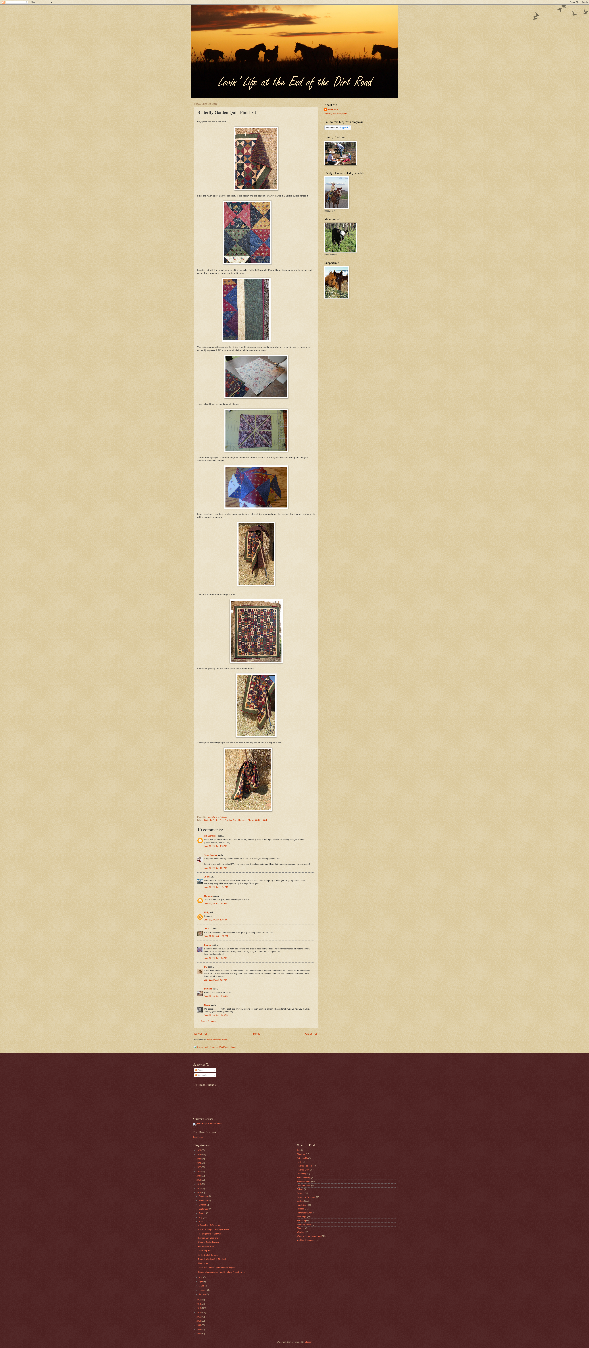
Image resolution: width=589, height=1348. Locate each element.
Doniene (208, 989)
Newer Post (201, 1033)
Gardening (301, 1174)
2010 (198, 1321)
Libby (207, 912)
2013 (198, 1308)
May (201, 1277)
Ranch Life (301, 1205)
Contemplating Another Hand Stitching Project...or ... (221, 1272)
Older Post (311, 1033)
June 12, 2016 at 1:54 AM (215, 958)
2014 (198, 1304)
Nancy (207, 1005)
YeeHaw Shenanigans (306, 1240)
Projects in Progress (306, 1197)
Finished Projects (304, 1166)
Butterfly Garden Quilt (214, 820)
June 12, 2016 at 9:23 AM (215, 980)
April (201, 1282)
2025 (198, 1154)
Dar (205, 967)
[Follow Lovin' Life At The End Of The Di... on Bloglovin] (337, 129)
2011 (198, 1317)
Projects (300, 1193)
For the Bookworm (206, 1246)
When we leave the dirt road (309, 1236)
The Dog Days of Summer (209, 1234)
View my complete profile (335, 113)
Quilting (258, 820)
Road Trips (301, 1216)
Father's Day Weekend (208, 1238)
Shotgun (300, 1228)
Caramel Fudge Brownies (209, 1242)
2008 (198, 1329)
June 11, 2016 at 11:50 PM (216, 936)
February (203, 1290)
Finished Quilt (231, 820)
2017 (198, 1188)
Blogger (308, 1342)
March (202, 1286)
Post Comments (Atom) (216, 1040)
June (201, 1222)
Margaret (208, 896)
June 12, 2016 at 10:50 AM (216, 996)
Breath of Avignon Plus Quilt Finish (213, 1229)
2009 (198, 1325)
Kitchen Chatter (304, 1181)
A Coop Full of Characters (209, 1225)
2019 (198, 1180)
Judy (206, 877)
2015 (198, 1300)
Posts (200, 1070)
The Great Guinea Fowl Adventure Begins (216, 1268)
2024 (198, 1159)
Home (256, 1033)
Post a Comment (208, 1021)
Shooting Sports (304, 1224)
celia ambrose (211, 836)
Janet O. (208, 929)
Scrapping (301, 1220)
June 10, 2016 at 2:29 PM (215, 920)
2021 (198, 1171)
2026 (198, 1150)
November (203, 1200)
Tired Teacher (210, 855)
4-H (298, 1150)
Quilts (265, 820)
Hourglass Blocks (246, 820)
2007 (198, 1334)
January (202, 1294)
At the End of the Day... (208, 1255)
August (202, 1213)
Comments (202, 1075)
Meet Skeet (203, 1263)
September (204, 1209)
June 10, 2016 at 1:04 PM (215, 903)
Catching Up (302, 1158)
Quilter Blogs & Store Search (208, 1123)
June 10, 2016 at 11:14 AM (216, 887)
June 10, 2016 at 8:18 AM (215, 846)
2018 (198, 1184)
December (203, 1196)
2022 (198, 1167)
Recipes (300, 1209)
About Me (301, 1154)
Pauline (207, 945)
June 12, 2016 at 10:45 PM (216, 1015)
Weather (300, 1232)
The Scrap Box (205, 1251)
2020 (198, 1176)
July (201, 1217)
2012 (198, 1312)
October (202, 1205)
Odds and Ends (304, 1185)
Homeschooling (303, 1177)
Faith (299, 1162)
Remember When (304, 1213)
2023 (198, 1163)
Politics (300, 1189)
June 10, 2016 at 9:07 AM (215, 868)
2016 (198, 1193)
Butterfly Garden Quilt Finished (212, 1259)
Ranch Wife (332, 109)
